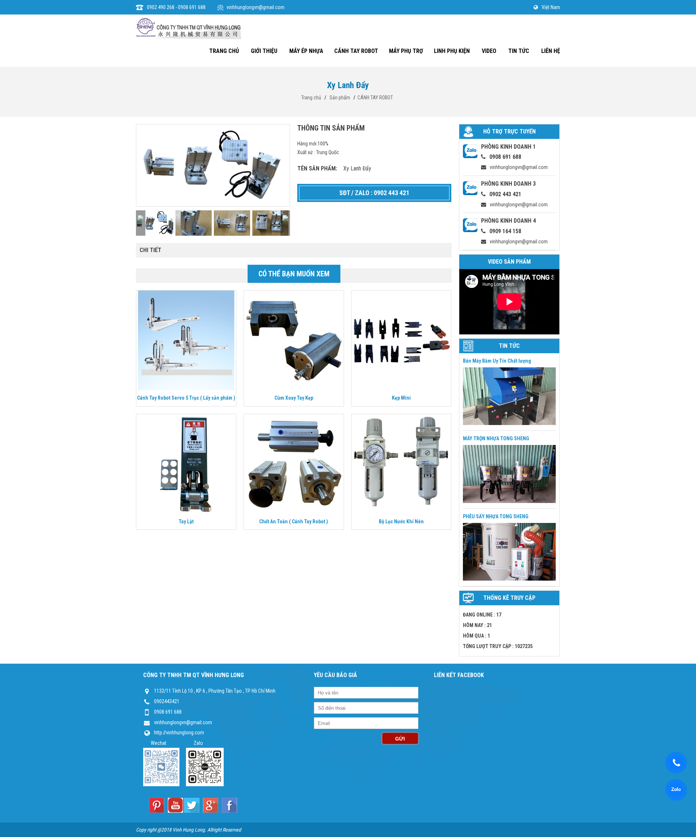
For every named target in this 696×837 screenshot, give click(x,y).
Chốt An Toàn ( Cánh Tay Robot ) (293, 521)
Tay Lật (186, 521)
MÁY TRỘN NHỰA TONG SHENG (496, 438)
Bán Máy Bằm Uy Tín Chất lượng (497, 361)
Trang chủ (311, 97)
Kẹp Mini (401, 398)
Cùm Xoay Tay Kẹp (293, 398)
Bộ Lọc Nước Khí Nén (401, 521)
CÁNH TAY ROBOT (375, 97)
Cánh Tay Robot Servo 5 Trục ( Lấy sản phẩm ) (186, 398)
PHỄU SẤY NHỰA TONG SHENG (496, 516)
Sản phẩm (340, 97)
